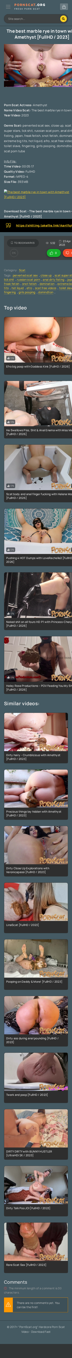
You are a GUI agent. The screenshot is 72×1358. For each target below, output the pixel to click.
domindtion (45, 292)
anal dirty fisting (53, 279)
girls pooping (27, 292)
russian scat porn (28, 279)
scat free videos (45, 288)
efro (29, 288)
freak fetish (11, 284)
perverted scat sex (25, 275)
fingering (10, 292)
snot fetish (29, 284)
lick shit (9, 279)
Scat (22, 270)
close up (46, 275)
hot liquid (18, 288)
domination (47, 284)
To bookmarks (24, 243)
